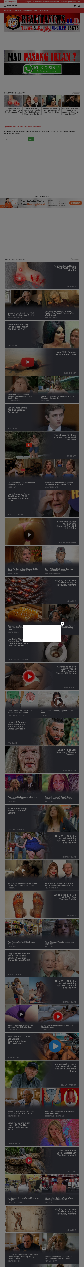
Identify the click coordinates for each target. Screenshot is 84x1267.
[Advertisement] (42, 633)
